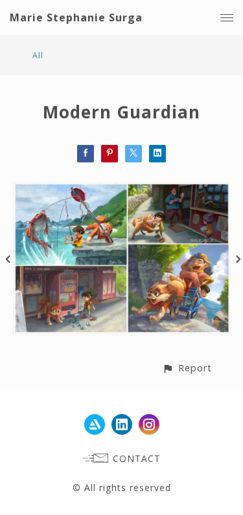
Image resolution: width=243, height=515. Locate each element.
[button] (187, 368)
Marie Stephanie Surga (76, 17)
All (37, 55)
